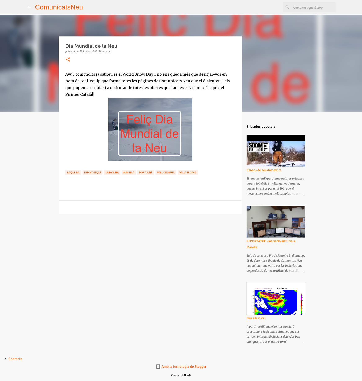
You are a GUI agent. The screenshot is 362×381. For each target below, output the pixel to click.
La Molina (112, 172)
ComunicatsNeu (59, 7)
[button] (67, 60)
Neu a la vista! (256, 318)
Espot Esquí (92, 172)
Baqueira (73, 172)
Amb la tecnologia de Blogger (183, 366)
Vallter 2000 (187, 172)
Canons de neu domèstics (264, 170)
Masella (128, 172)
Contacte (15, 359)
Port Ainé (145, 172)
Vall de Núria (166, 172)
